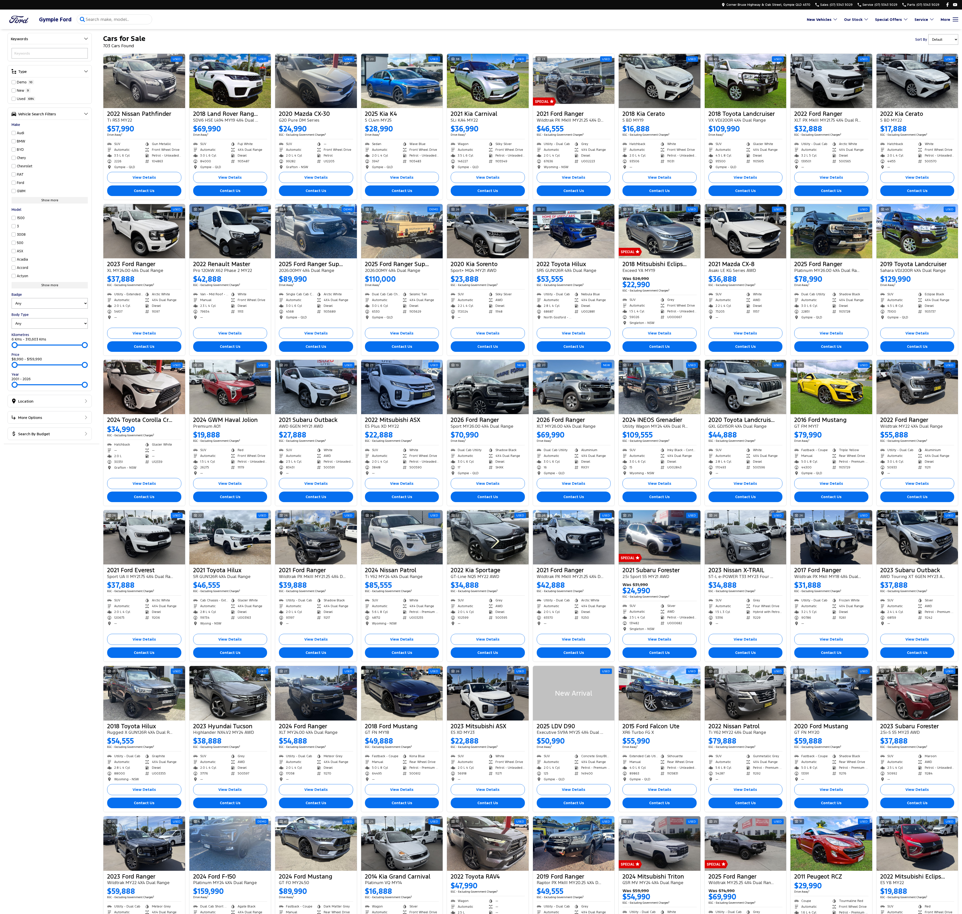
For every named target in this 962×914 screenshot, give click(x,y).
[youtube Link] (955, 5)
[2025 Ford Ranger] (831, 231)
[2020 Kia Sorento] (488, 231)
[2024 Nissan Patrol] (402, 537)
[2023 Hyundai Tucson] (230, 693)
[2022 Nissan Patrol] (745, 693)
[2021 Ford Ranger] (574, 81)
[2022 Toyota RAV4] (488, 843)
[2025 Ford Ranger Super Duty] (316, 231)
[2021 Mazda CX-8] (745, 231)
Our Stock (853, 19)
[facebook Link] (947, 5)
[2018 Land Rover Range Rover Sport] (230, 81)
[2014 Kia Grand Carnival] (402, 843)
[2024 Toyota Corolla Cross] (144, 387)
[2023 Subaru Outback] (917, 537)
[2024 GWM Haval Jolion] (230, 387)
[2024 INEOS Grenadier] (659, 387)
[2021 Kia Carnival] (488, 81)
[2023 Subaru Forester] (917, 693)
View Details (144, 177)
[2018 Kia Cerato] (659, 81)
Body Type (20, 314)
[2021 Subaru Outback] (316, 387)
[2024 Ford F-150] (230, 843)
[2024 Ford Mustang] (316, 843)
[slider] (15, 345)
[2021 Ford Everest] (144, 537)
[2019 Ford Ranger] (574, 843)
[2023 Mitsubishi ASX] (488, 693)
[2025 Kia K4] (402, 81)
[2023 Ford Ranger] (144, 231)
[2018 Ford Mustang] (402, 693)
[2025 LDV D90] (574, 693)
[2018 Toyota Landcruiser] (745, 81)
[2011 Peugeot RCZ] (831, 843)
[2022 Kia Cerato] (917, 81)
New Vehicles (819, 19)
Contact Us (144, 190)
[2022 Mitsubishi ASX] (402, 387)
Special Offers (888, 19)
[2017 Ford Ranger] (831, 537)
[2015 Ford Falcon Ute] (659, 693)
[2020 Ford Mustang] (831, 693)
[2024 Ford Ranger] (316, 693)
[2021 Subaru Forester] (659, 537)
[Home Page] (19, 19)
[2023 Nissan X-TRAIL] (745, 537)
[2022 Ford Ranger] (831, 81)
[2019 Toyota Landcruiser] (917, 231)
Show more (49, 200)
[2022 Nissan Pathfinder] (144, 81)
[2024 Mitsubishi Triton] (659, 843)
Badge (17, 294)
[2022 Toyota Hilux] (574, 231)
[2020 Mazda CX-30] (316, 81)
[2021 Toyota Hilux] (230, 537)
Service (921, 19)
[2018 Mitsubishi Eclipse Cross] (659, 231)
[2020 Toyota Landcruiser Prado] (745, 387)
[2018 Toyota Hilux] (144, 693)
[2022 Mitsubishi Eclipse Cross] (917, 843)
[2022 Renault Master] (230, 231)
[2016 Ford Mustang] (831, 387)
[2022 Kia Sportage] (488, 537)
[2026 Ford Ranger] (488, 387)
